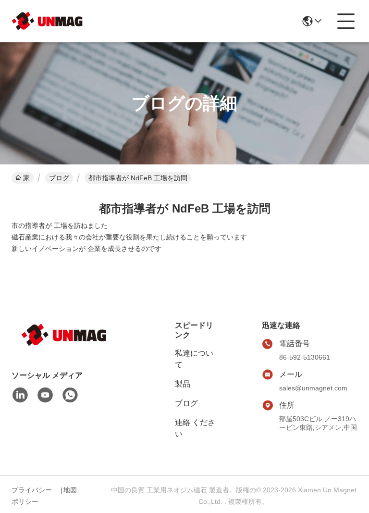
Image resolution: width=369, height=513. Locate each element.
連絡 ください (195, 428)
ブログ (59, 178)
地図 (70, 490)
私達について (194, 359)
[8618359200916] (70, 395)
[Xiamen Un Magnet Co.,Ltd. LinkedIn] (20, 395)
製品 (182, 384)
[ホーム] (64, 347)
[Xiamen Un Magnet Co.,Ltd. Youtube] (45, 395)
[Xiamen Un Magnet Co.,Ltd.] (48, 21)
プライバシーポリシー (32, 495)
